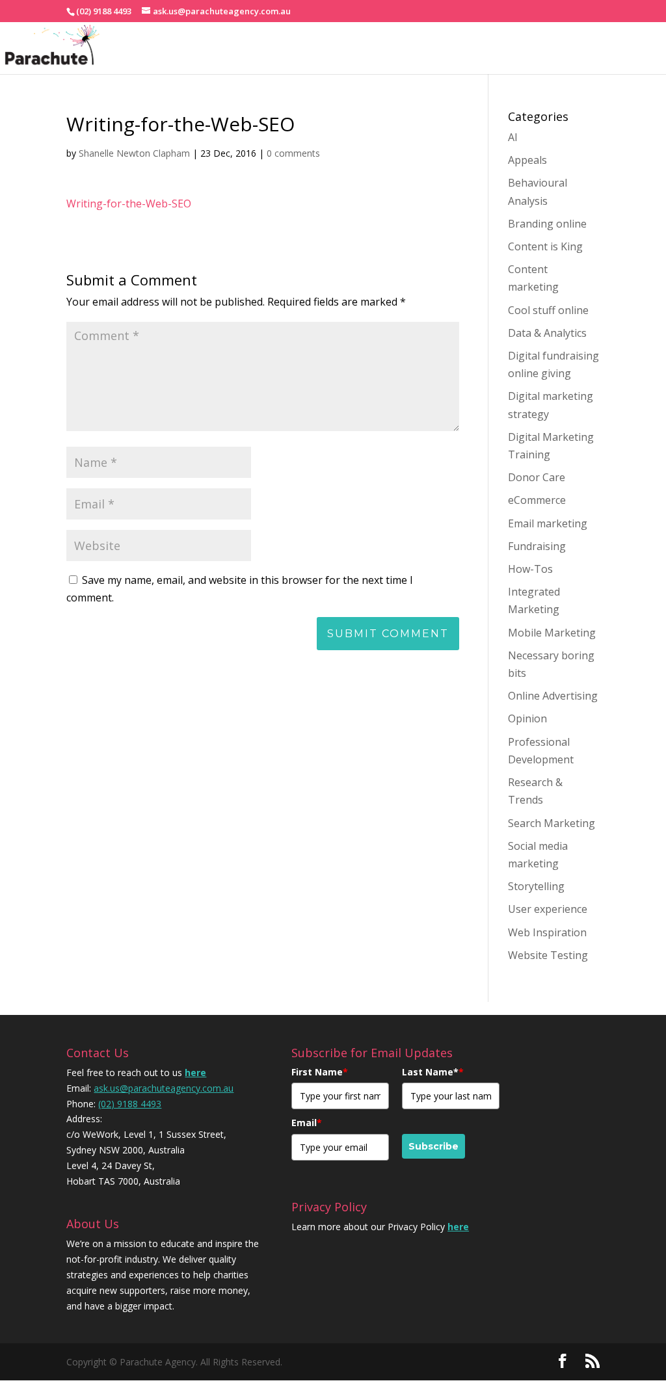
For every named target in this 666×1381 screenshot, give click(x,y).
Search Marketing (551, 823)
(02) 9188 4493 (129, 1104)
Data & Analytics (547, 333)
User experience (547, 909)
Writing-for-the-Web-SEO (128, 203)
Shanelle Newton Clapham (134, 153)
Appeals (527, 160)
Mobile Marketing (552, 632)
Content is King (545, 246)
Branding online (547, 224)
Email (306, 1122)
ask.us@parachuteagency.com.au (163, 1088)
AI (513, 137)
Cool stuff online (548, 310)
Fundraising (537, 546)
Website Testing (548, 955)
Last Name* (433, 1072)
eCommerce (537, 500)
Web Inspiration (547, 932)
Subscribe (433, 1146)
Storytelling (536, 886)
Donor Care (536, 477)
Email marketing (547, 523)
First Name (319, 1072)
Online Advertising (553, 696)
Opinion (527, 718)
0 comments (293, 153)
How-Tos (530, 569)
